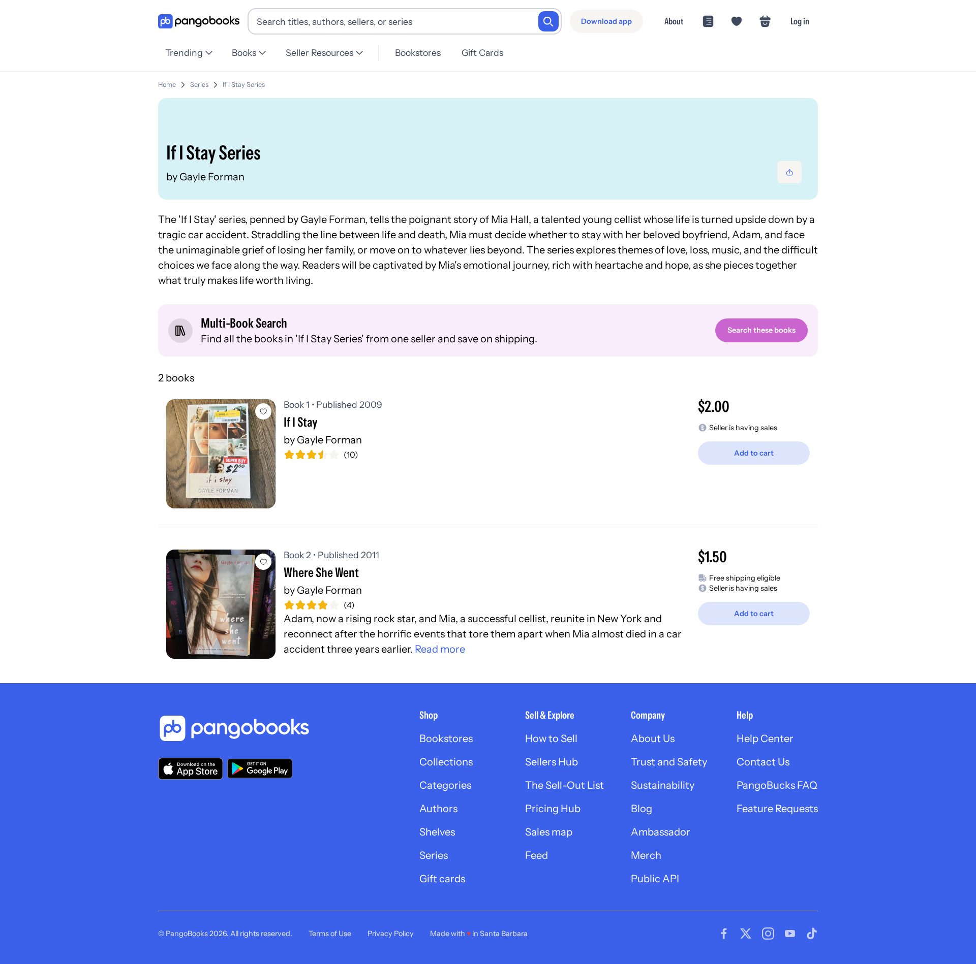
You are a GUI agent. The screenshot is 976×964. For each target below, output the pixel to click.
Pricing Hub (553, 808)
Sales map (548, 832)
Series (199, 84)
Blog (641, 808)
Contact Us (763, 762)
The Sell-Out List (564, 785)
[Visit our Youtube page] (790, 933)
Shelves (437, 832)
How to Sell (551, 738)
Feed (536, 855)
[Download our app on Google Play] (259, 768)
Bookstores (418, 52)
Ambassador (660, 832)
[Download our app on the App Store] (190, 769)
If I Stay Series (244, 84)
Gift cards (442, 879)
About (673, 21)
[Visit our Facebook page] (724, 933)
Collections (446, 762)
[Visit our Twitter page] (746, 933)
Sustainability (662, 785)
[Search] (548, 21)
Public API (655, 879)
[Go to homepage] (198, 21)
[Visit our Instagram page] (768, 933)
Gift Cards (482, 52)
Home (167, 84)
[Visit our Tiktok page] (812, 933)
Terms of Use (330, 933)
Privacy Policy (391, 933)
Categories (445, 785)
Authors (438, 808)
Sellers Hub (551, 762)
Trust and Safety (669, 762)
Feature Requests (777, 808)
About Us (653, 738)
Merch (646, 855)
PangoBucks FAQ (777, 785)
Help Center (765, 738)
